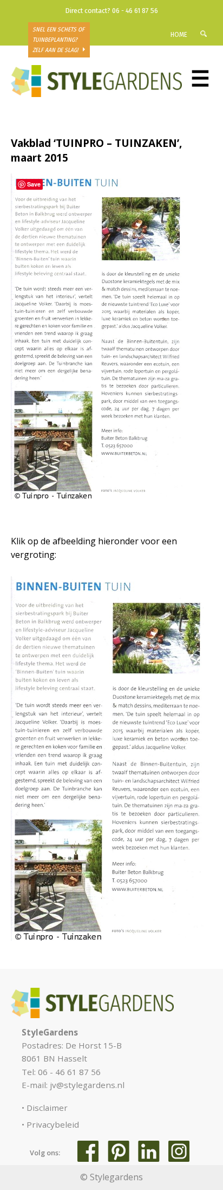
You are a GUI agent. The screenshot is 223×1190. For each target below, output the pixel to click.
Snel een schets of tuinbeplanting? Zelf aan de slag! (58, 40)
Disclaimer (47, 1107)
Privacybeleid (53, 1124)
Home (178, 34)
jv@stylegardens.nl (87, 1084)
